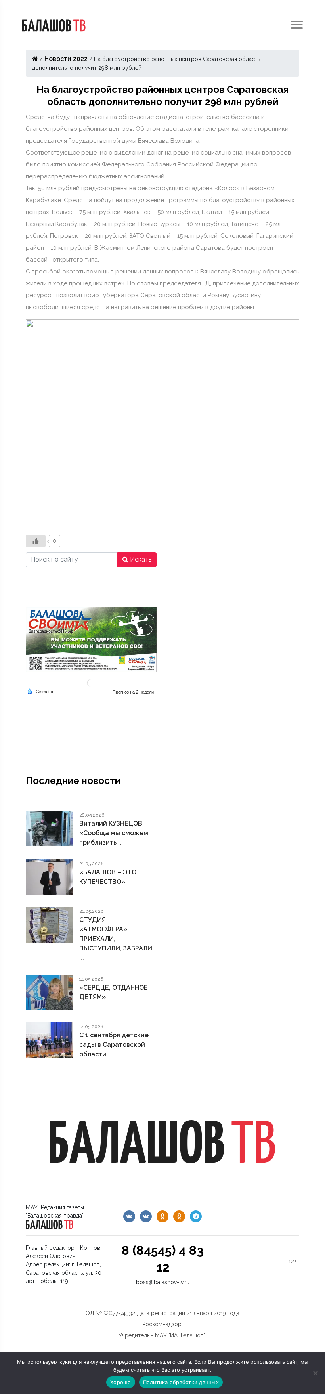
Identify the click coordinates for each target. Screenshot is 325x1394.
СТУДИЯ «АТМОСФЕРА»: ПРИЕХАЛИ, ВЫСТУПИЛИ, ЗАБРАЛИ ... (115, 939)
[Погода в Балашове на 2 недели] (134, 692)
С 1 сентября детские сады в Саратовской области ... (114, 1044)
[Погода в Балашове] (91, 682)
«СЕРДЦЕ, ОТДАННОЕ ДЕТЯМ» (113, 992)
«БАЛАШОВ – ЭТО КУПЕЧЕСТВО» (107, 876)
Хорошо (120, 1382)
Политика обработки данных (181, 1382)
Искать (139, 559)
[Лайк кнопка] (36, 541)
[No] (315, 1373)
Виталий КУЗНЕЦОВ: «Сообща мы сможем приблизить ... (113, 833)
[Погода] (41, 691)
